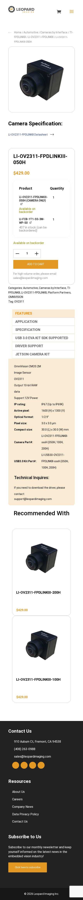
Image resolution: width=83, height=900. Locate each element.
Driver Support (29, 346)
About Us (18, 792)
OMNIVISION (15, 296)
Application (26, 322)
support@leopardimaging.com (33, 499)
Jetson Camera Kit (32, 354)
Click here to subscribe (27, 867)
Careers (17, 799)
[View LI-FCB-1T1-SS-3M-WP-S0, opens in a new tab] (31, 222)
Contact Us (20, 821)
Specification (27, 330)
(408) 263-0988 (24, 749)
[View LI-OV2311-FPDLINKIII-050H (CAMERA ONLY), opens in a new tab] (21, 203)
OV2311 (19, 301)
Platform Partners (59, 292)
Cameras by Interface (53, 32)
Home (17, 32)
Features (23, 313)
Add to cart (35, 264)
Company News (22, 806)
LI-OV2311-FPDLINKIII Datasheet (28, 134)
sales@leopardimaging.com (30, 277)
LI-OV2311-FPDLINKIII (40, 37)
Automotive (31, 32)
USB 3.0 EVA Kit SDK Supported (41, 338)
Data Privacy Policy (25, 814)
